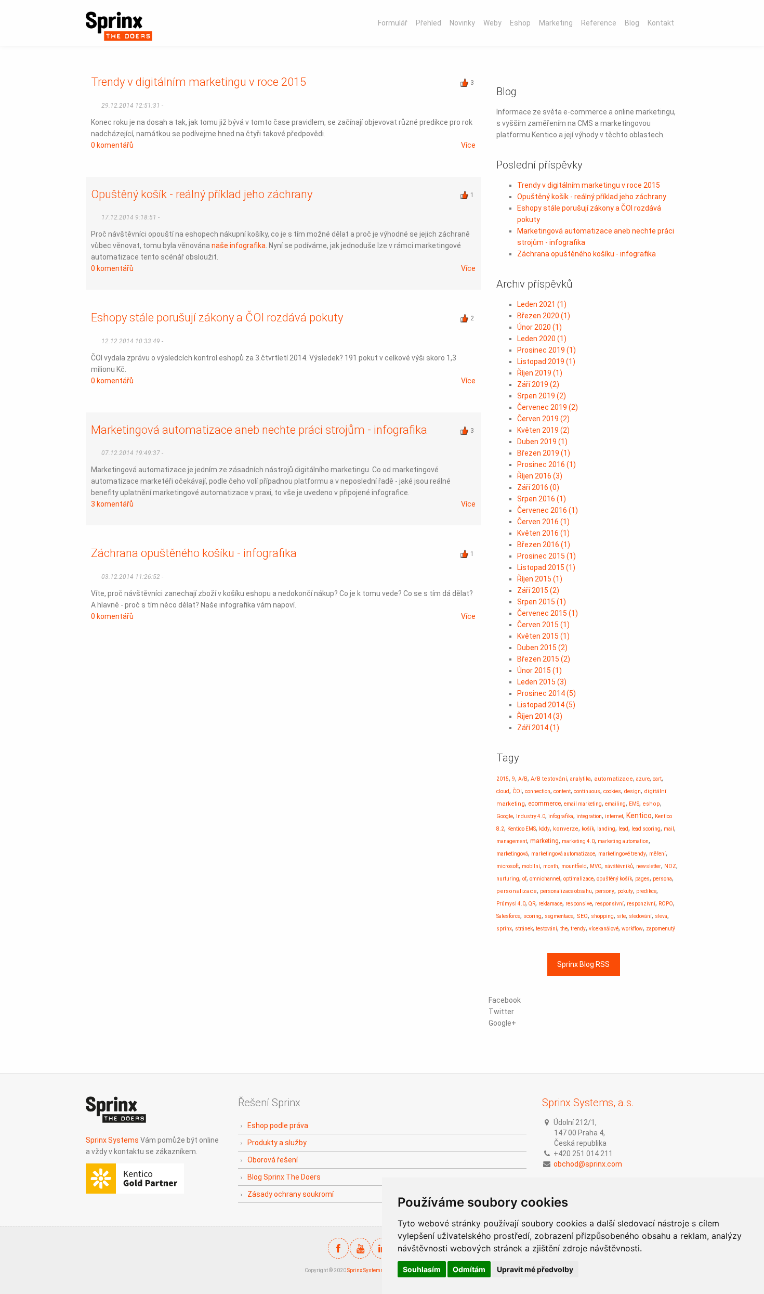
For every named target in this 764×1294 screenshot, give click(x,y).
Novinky (462, 23)
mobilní (531, 866)
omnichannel (545, 879)
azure (643, 779)
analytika (580, 779)
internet (614, 816)
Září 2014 (538, 727)
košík (588, 829)
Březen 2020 (543, 316)
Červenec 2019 (547, 407)
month (550, 866)
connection (537, 791)
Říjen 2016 (539, 476)
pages (642, 879)
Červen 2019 (543, 419)
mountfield (574, 866)
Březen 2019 (543, 453)
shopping (602, 916)
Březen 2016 (543, 544)
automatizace (613, 778)
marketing (544, 841)
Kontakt (661, 23)
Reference (598, 23)
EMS (634, 804)
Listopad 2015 (546, 567)
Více (468, 145)
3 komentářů (112, 504)
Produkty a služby (277, 1142)
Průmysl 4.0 (510, 904)
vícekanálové (603, 928)
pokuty (625, 891)
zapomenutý (660, 928)
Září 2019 (538, 384)
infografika (560, 816)
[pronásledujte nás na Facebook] (338, 1248)
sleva (661, 916)
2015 (502, 779)
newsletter (648, 866)
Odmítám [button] (469, 1269)
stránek (524, 928)
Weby (492, 23)
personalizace (516, 891)
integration (589, 816)
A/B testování (549, 778)
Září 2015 (538, 590)
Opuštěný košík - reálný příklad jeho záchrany (201, 194)
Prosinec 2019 (546, 350)
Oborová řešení (272, 1160)
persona (662, 879)
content (562, 791)
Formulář (392, 23)
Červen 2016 (543, 521)
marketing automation (623, 841)
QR (532, 904)
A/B (523, 779)
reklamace (550, 904)
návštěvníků (618, 866)
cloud (502, 791)
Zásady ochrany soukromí (290, 1194)
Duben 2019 (542, 441)
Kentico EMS (521, 829)
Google (504, 816)
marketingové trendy (622, 854)
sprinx (504, 928)
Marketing (556, 23)
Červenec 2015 (547, 613)
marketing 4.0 (578, 841)
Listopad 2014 (546, 705)
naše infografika (239, 245)
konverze (565, 828)
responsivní (609, 904)
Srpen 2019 (541, 396)
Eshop (520, 23)
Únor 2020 (539, 327)
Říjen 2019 (539, 373)
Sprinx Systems (112, 1140)
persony (604, 891)
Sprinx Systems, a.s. (588, 1102)
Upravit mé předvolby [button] (535, 1269)
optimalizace (578, 879)
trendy (578, 928)
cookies (612, 791)
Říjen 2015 (539, 579)
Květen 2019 (543, 430)
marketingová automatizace (563, 854)
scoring (532, 916)
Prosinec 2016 (546, 464)
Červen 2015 (543, 624)
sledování (640, 916)
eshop (651, 803)
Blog (632, 23)
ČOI (517, 791)
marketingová (512, 854)
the (564, 928)
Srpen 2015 (541, 602)
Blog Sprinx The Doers (284, 1177)
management (511, 841)
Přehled (428, 23)
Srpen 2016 (541, 499)
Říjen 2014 (539, 716)
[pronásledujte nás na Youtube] (360, 1248)
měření (657, 854)
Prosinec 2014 (546, 693)
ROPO (665, 904)
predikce (646, 891)
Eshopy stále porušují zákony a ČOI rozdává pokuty (217, 317)
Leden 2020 (542, 338)
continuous (587, 791)
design (632, 791)
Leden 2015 (542, 682)
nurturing (507, 879)
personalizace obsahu (566, 891)
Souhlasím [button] (422, 1269)
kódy (544, 829)
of (524, 879)
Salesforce (508, 916)
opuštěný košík (614, 879)
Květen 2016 (543, 533)
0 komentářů (112, 145)
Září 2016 (538, 487)
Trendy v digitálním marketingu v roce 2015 (198, 81)
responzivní (641, 904)
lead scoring (646, 829)
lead (623, 829)
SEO (582, 916)
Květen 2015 (543, 636)
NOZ (670, 866)
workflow (632, 928)
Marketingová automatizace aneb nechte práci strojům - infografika (259, 429)
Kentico (639, 815)
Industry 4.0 (530, 816)
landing (606, 829)
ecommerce (544, 803)
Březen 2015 (543, 659)
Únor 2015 (539, 670)
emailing (615, 804)
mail (669, 829)
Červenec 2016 (547, 510)
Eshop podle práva (277, 1125)
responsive (578, 904)
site (621, 916)
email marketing (583, 804)
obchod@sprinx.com (588, 1164)
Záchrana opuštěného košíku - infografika (194, 553)
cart (657, 779)
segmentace (559, 916)
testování (546, 928)
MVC (595, 866)
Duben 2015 (542, 647)
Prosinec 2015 (546, 556)
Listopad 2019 (546, 361)
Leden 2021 (542, 304)
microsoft (507, 866)
